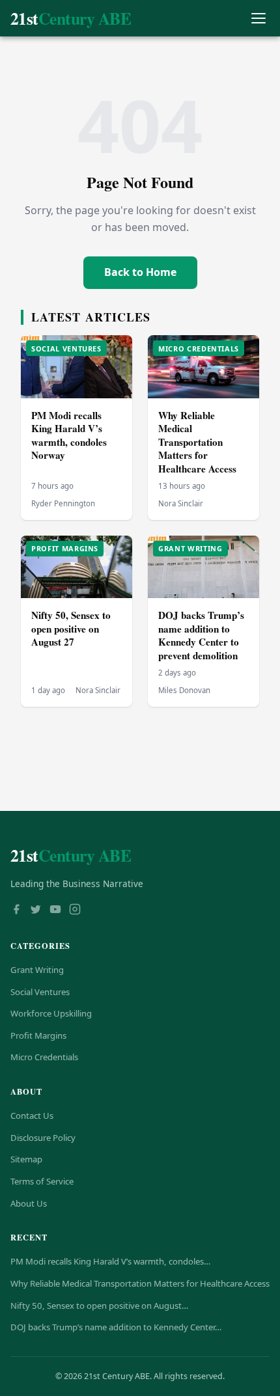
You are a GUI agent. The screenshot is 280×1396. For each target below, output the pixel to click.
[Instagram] (75, 910)
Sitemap (26, 1159)
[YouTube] (55, 910)
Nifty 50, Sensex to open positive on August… (99, 1305)
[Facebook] (16, 910)
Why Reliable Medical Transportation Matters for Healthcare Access (197, 442)
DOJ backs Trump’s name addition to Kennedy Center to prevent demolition (201, 635)
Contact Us (31, 1115)
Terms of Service (42, 1181)
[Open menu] (258, 18)
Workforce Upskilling (51, 1013)
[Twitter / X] (36, 910)
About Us (28, 1203)
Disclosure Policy (43, 1137)
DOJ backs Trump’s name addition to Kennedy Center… (115, 1327)
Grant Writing (37, 970)
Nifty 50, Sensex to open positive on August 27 (71, 628)
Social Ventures (40, 992)
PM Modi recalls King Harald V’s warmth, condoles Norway (69, 435)
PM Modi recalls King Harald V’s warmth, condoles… (110, 1261)
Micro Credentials (44, 1057)
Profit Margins (38, 1035)
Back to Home (140, 272)
